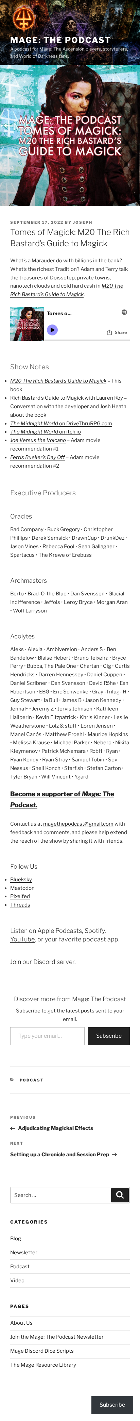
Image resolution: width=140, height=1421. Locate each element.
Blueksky (21, 880)
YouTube (22, 939)
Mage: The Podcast (60, 40)
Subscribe (109, 1036)
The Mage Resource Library (43, 1365)
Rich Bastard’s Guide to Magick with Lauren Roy (66, 398)
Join (15, 961)
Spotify (95, 930)
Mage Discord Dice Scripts (42, 1351)
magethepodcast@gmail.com (78, 824)
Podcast (32, 1080)
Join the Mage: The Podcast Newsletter (57, 1337)
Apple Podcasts (59, 930)
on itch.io (45, 432)
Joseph (82, 222)
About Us (21, 1323)
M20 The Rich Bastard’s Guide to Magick (58, 381)
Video (17, 1281)
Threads (20, 905)
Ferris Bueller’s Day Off (37, 457)
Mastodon (22, 888)
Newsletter (23, 1253)
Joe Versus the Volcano (38, 440)
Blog (15, 1239)
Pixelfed (20, 896)
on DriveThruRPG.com (61, 423)
